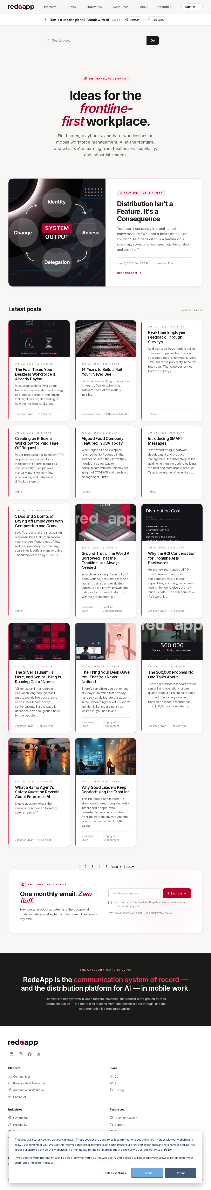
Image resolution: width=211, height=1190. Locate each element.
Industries (94, 7)
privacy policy (163, 912)
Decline (180, 1173)
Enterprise (164, 6)
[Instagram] (20, 1054)
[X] (38, 1054)
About (144, 6)
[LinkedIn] (11, 1054)
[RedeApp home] (21, 7)
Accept (147, 1173)
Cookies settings (114, 1173)
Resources (121, 7)
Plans (72, 7)
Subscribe (174, 893)
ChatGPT (135, 19)
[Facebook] (29, 1054)
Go (153, 40)
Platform (50, 7)
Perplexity (158, 19)
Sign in (190, 6)
